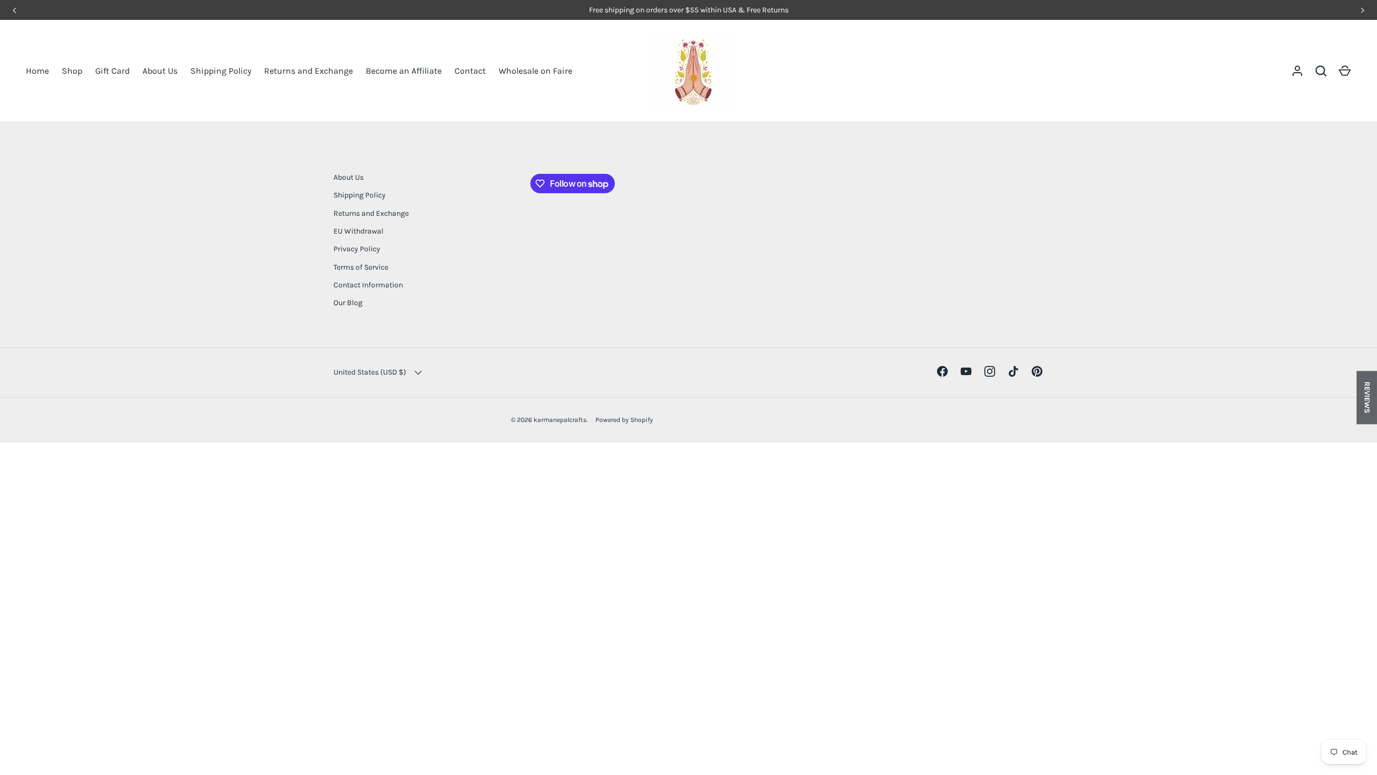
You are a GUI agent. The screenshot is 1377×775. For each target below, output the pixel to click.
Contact (470, 71)
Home (37, 71)
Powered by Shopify (624, 420)
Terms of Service (360, 267)
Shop (72, 71)
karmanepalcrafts (560, 420)
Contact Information (368, 285)
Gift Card (112, 71)
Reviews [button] (1367, 397)
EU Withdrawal (358, 231)
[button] (1345, 71)
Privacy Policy (356, 248)
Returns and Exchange (308, 71)
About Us (160, 71)
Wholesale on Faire (535, 71)
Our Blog (348, 302)
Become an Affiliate (404, 71)
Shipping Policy (220, 71)
